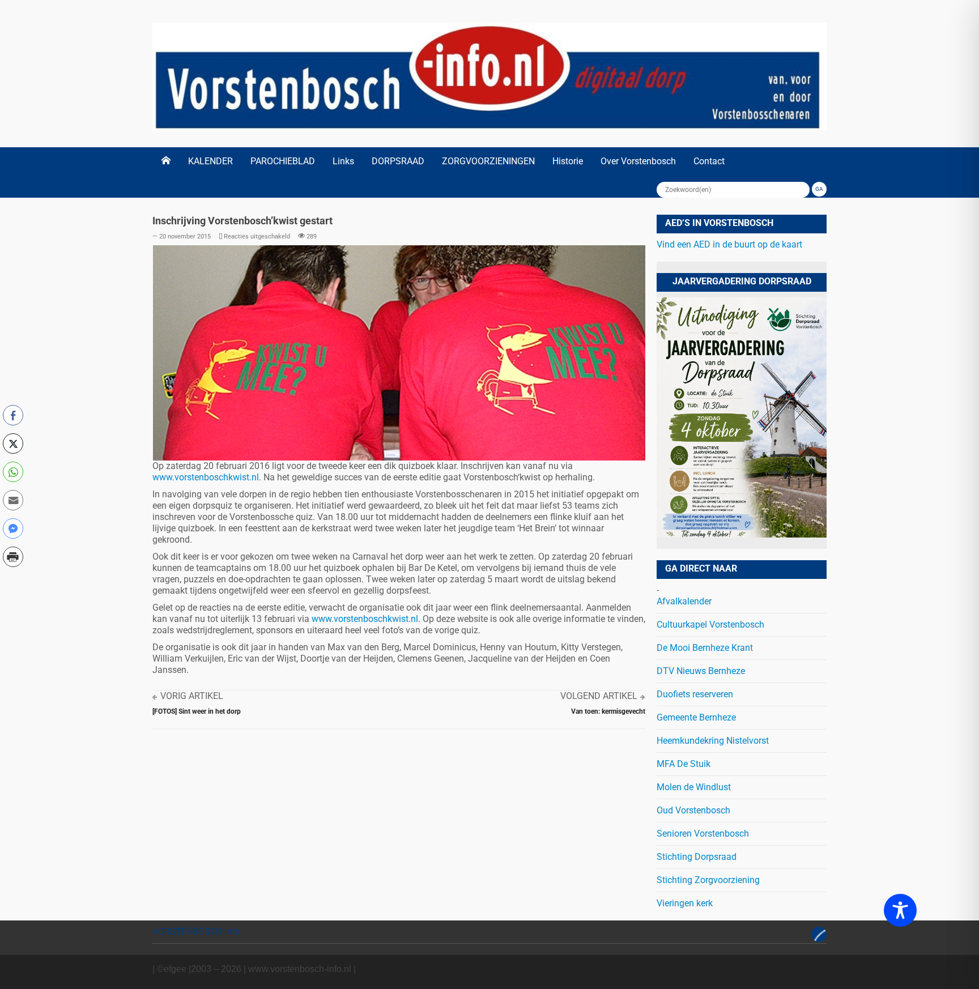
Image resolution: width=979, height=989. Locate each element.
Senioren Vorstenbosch (703, 833)
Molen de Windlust (694, 787)
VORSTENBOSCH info (196, 931)
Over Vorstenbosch (638, 161)
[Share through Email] (13, 500)
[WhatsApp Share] (13, 472)
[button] (13, 581)
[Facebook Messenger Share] (13, 528)
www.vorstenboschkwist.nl (205, 477)
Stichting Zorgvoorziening (708, 880)
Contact (709, 161)
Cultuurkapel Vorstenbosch (710, 624)
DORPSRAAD (398, 161)
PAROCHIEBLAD (282, 161)
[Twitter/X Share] (13, 443)
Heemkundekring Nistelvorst (713, 740)
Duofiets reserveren (695, 694)
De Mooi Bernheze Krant (705, 647)
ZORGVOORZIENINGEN (488, 161)
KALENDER (210, 161)
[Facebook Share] (13, 415)
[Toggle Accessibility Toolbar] (900, 910)
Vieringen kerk (685, 903)
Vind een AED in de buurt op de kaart (729, 244)
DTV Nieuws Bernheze (701, 671)
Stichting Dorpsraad (697, 856)
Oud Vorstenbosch (693, 810)
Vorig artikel (191, 695)
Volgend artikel (598, 695)
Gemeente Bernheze (696, 717)
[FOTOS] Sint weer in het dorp (196, 711)
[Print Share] (13, 557)
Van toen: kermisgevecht (608, 711)
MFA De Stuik (683, 763)
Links (343, 161)
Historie (567, 161)
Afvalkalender (684, 601)
